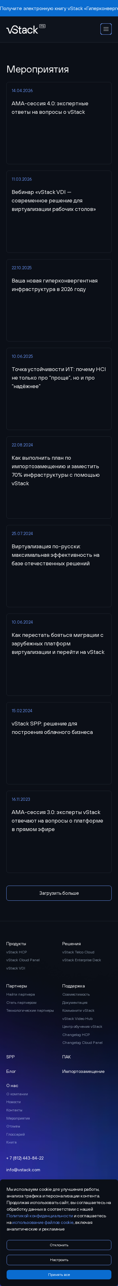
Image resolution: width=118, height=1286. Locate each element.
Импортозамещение (83, 1071)
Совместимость (76, 994)
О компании (17, 1094)
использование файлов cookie (42, 1222)
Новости (13, 1102)
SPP (10, 1056)
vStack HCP (16, 952)
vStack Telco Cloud (78, 952)
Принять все (59, 1274)
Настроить (59, 1260)
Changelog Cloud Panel (82, 1042)
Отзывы (13, 1126)
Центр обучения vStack (82, 1026)
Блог (11, 1071)
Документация (74, 1002)
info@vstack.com (23, 1169)
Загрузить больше (59, 893)
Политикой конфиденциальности (40, 1215)
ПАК (66, 1056)
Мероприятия (18, 1118)
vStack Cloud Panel (23, 960)
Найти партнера (20, 994)
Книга (11, 1142)
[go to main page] (26, 29)
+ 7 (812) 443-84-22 (24, 1158)
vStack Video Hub (77, 1018)
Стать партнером (21, 1002)
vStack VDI (15, 968)
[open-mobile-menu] (106, 29)
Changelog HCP (76, 1035)
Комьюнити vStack (78, 1010)
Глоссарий (15, 1134)
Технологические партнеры (30, 1010)
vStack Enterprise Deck (81, 960)
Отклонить (59, 1245)
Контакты (14, 1110)
